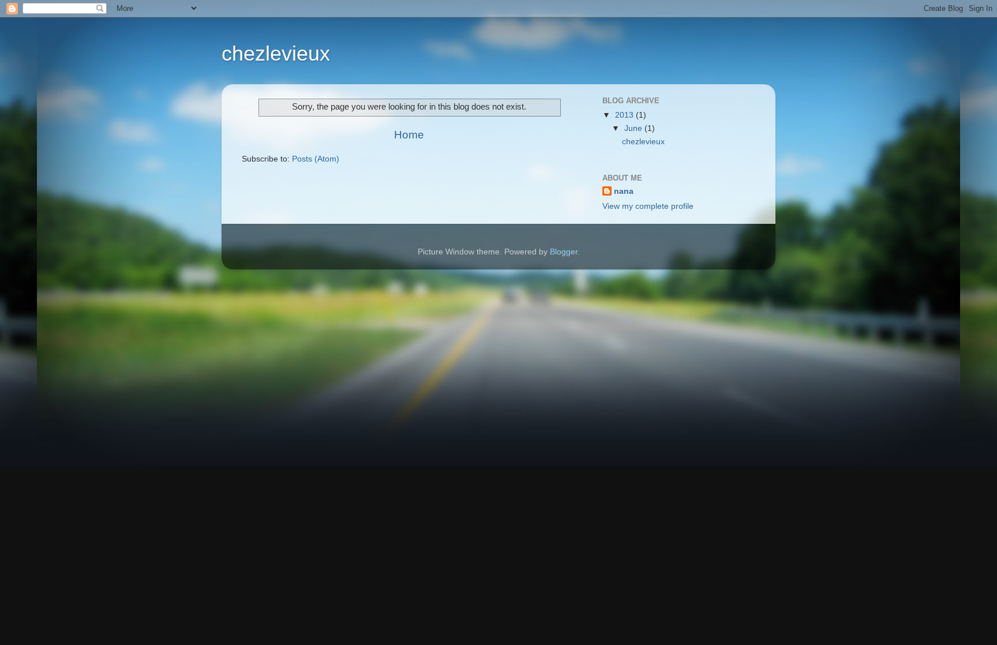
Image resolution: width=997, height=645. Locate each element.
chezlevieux (276, 53)
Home (409, 135)
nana (624, 191)
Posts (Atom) (315, 159)
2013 (625, 115)
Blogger (564, 251)
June (634, 128)
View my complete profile (648, 206)
